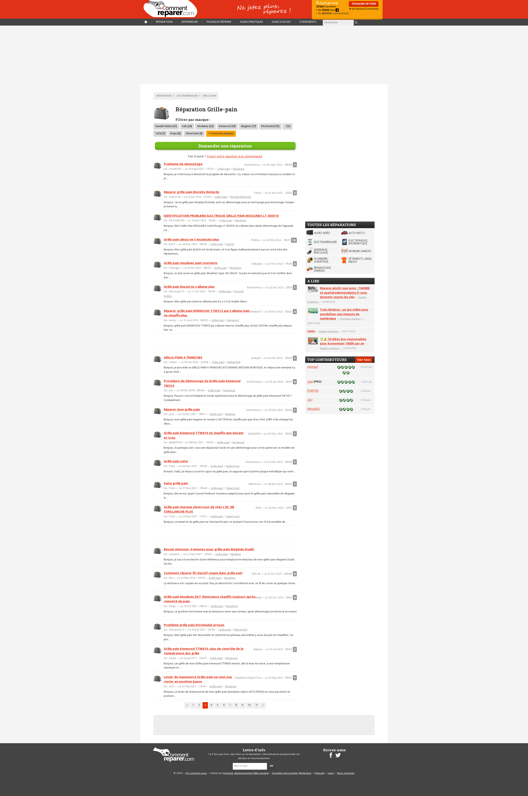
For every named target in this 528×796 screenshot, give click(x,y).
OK (271, 766)
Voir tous (363, 360)
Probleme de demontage (183, 164)
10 (249, 705)
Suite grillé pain (176, 483)
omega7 (312, 367)
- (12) (287, 126)
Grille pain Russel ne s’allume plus (189, 286)
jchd (310, 381)
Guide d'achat (281, 22)
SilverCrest (232, 466)
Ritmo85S (313, 409)
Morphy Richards (240, 197)
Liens (311, 331)
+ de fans (326, 10)
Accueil (172, 8)
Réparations (164, 22)
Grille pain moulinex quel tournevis (190, 263)
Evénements (308, 22)
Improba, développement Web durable (246, 773)
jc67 (310, 400)
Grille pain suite (176, 461)
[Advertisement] (264, 55)
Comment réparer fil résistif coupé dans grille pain (203, 573)
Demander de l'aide (363, 4)
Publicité (319, 773)
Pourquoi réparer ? (351, 318)
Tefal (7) (160, 133)
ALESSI (230, 244)
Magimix (230, 414)
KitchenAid (233, 362)
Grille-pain (223, 169)
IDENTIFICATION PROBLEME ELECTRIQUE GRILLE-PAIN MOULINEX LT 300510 (221, 215)
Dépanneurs (190, 22)
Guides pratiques (251, 22)
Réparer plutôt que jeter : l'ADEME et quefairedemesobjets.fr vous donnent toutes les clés (345, 292)
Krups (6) (175, 133)
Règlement (305, 773)
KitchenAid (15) (270, 126)
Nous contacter (346, 773)
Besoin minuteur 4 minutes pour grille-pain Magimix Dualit (209, 549)
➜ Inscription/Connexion (363, 9)
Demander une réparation (225, 146)
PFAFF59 (312, 391)
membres (326, 7)
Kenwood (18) (227, 126)
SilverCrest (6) (194, 133)
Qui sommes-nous (196, 773)
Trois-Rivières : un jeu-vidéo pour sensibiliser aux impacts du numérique (344, 314)
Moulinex (238, 169)
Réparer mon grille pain (182, 409)
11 (257, 705)
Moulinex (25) (205, 126)
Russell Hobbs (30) (166, 126)
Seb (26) (187, 126)
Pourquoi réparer (219, 22)
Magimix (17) (248, 126)
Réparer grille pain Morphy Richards (191, 192)
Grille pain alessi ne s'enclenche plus (191, 239)
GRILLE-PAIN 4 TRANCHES (183, 357)
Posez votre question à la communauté (234, 156)
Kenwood (233, 320)
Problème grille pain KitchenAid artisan (194, 625)
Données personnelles (285, 773)
